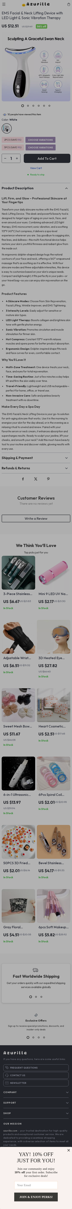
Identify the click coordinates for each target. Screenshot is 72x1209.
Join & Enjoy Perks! (36, 1197)
